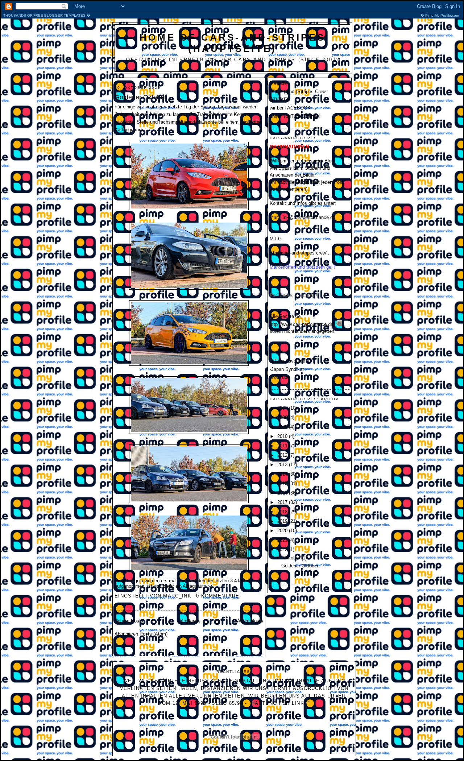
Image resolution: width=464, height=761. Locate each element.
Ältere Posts (250, 621)
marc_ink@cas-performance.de (302, 217)
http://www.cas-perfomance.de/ (302, 324)
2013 (283, 464)
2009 (283, 427)
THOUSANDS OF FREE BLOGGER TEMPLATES (231, 15)
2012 (283, 455)
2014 (283, 474)
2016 (283, 493)
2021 (283, 540)
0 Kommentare (218, 596)
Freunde (278, 83)
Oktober (292, 558)
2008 (283, 417)
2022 (283, 549)
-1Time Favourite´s (289, 361)
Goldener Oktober (140, 97)
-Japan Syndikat (287, 369)
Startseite (190, 621)
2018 (283, 511)
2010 (283, 436)
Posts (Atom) (153, 634)
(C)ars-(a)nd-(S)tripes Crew (298, 91)
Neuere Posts (129, 621)
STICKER (280, 99)
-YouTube (280, 377)
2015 (283, 483)
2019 (283, 521)
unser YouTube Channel (295, 116)
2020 (283, 530)
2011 (283, 445)
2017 (283, 502)
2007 (283, 408)
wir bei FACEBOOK (290, 108)
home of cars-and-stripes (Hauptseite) (232, 43)
